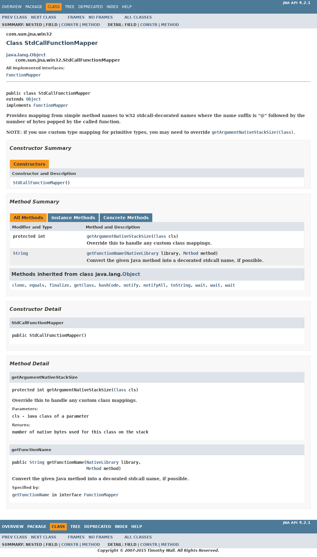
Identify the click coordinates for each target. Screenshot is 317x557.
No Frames (101, 17)
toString (180, 285)
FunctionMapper (23, 74)
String (20, 253)
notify (131, 285)
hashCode (109, 285)
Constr (69, 25)
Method (91, 25)
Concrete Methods (126, 217)
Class (160, 236)
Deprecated (90, 7)
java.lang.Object (26, 54)
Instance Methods (73, 217)
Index (112, 7)
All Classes (138, 17)
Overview (12, 7)
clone (18, 285)
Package (33, 7)
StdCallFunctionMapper (39, 182)
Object (33, 99)
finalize (59, 285)
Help (127, 7)
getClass (84, 285)
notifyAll (154, 285)
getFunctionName (105, 253)
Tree (70, 7)
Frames (76, 17)
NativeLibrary (142, 253)
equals (36, 285)
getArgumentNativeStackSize (119, 236)
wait (200, 285)
